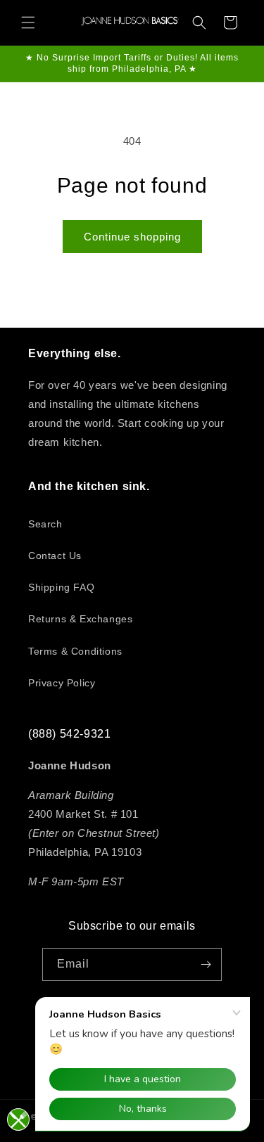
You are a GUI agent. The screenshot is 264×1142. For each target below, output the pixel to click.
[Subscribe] (205, 964)
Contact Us (55, 555)
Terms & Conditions (75, 651)
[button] (28, 22)
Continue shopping (132, 237)
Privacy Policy (61, 682)
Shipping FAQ (61, 587)
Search (45, 524)
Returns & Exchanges (80, 618)
